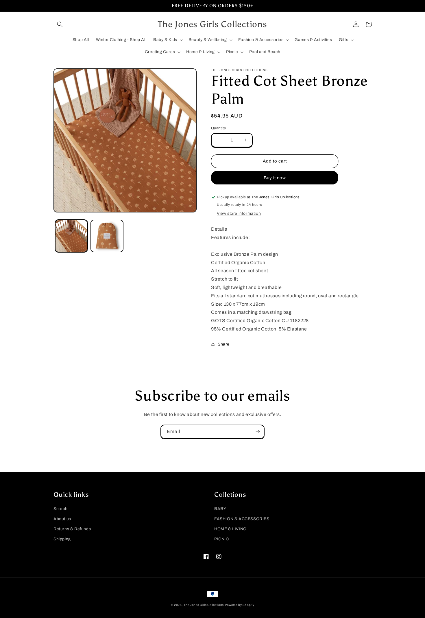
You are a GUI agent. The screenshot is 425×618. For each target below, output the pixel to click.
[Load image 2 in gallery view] (106, 236)
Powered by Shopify (239, 604)
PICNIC (221, 539)
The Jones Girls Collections (204, 604)
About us (62, 519)
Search (60, 509)
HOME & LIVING (230, 529)
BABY (220, 509)
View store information (239, 213)
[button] (59, 24)
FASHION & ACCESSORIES (241, 519)
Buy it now (275, 177)
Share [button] (224, 344)
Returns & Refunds (72, 529)
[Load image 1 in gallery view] (71, 236)
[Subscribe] (257, 432)
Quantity (218, 128)
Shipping (62, 539)
